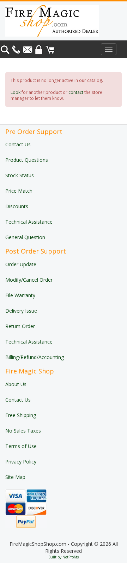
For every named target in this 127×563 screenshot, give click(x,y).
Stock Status (19, 175)
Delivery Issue (21, 310)
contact (75, 92)
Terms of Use (21, 446)
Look (15, 92)
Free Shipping (20, 415)
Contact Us (18, 144)
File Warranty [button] (20, 295)
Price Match (18, 190)
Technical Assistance (29, 221)
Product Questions (26, 159)
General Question (25, 237)
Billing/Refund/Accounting (34, 357)
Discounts (16, 206)
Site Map (15, 477)
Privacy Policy (20, 461)
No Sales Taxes (23, 430)
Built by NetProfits (63, 557)
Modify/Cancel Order (29, 279)
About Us (15, 384)
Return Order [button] (20, 326)
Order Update (20, 264)
